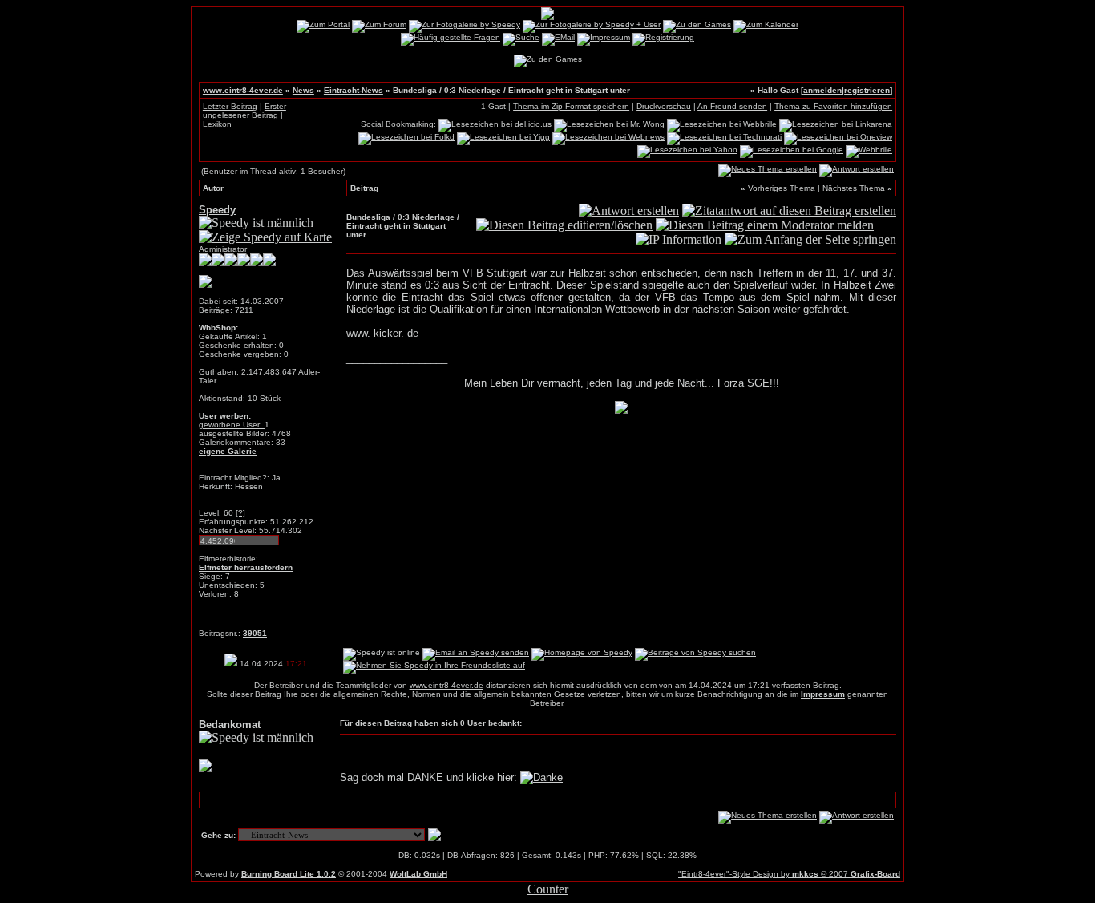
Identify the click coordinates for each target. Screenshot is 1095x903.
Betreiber (546, 703)
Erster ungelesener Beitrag (244, 110)
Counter (547, 889)
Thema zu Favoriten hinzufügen (833, 106)
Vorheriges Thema (781, 188)
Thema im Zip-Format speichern (571, 106)
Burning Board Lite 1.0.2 (288, 873)
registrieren (867, 90)
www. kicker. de (382, 333)
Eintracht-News (353, 90)
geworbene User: (232, 424)
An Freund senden (732, 106)
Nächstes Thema (853, 188)
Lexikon (217, 123)
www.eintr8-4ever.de (243, 90)
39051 (255, 633)
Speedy (217, 210)
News (303, 90)
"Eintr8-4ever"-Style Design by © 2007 (789, 873)
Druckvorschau (663, 106)
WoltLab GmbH (418, 873)
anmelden (822, 90)
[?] (240, 512)
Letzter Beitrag (230, 106)
